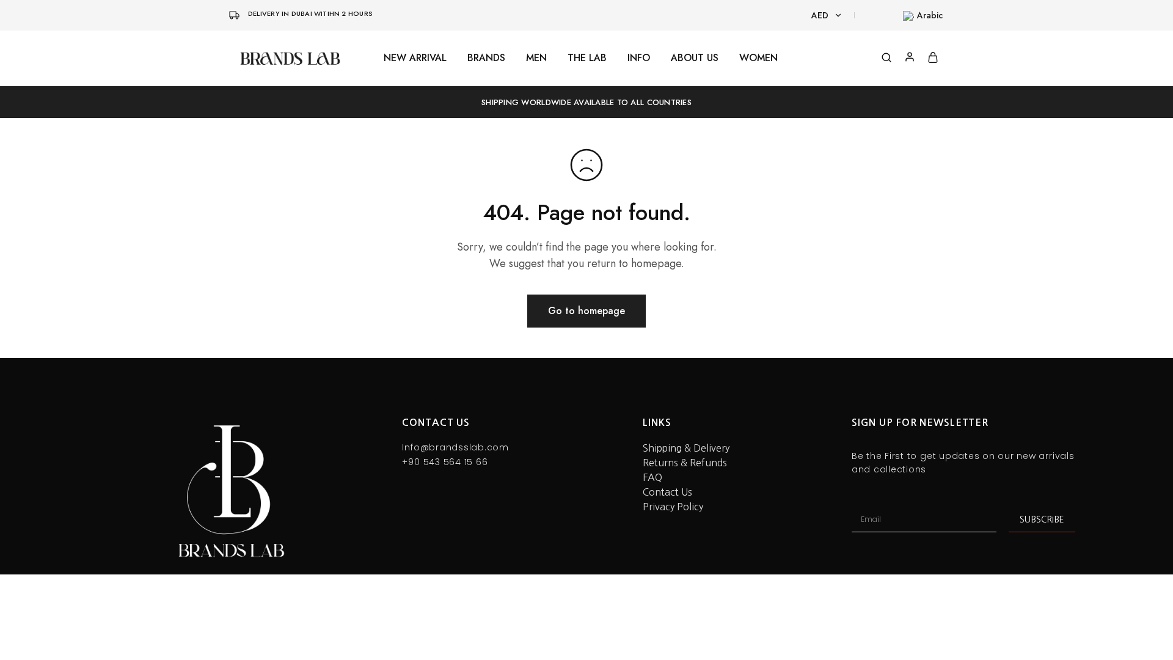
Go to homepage (586, 311)
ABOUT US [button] (694, 58)
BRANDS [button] (486, 58)
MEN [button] (536, 58)
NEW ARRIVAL (415, 58)
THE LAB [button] (587, 58)
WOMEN (758, 58)
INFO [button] (638, 58)
